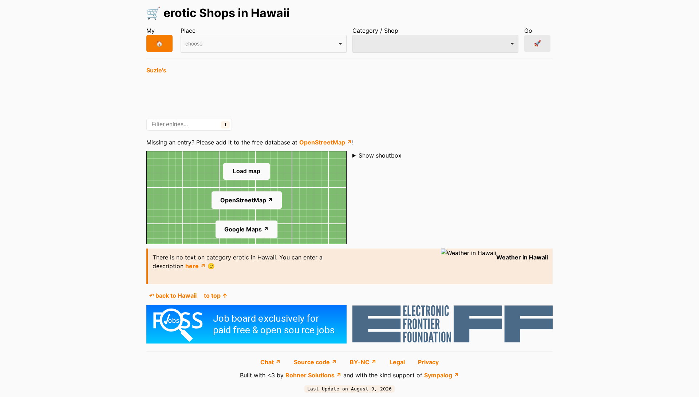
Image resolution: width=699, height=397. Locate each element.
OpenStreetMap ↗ (325, 142)
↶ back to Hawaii (173, 295)
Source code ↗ (316, 362)
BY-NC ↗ (364, 362)
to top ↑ (216, 295)
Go (528, 30)
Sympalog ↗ (441, 375)
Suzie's (156, 70)
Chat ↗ (271, 362)
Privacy (428, 362)
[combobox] (264, 44)
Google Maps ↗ (246, 229)
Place (188, 30)
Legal (398, 362)
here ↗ (195, 266)
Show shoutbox (380, 155)
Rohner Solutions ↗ (313, 375)
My (150, 30)
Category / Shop (375, 30)
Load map (246, 171)
